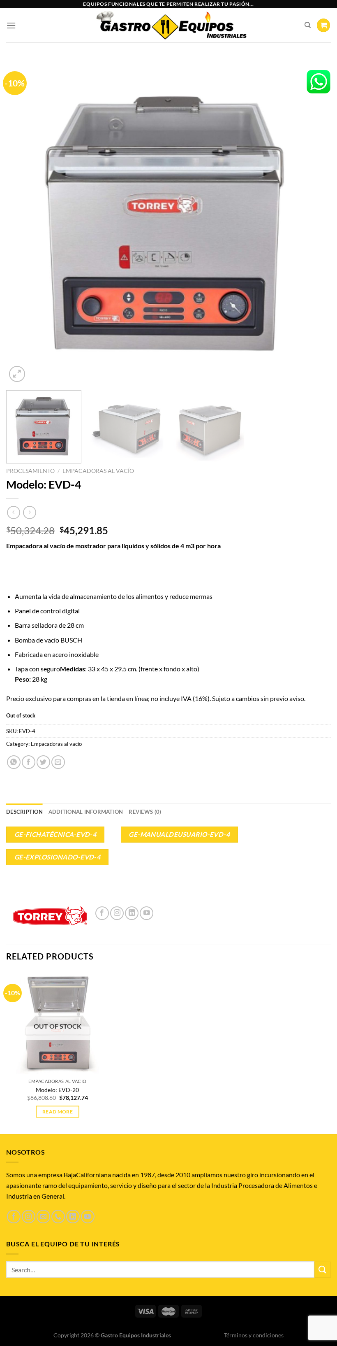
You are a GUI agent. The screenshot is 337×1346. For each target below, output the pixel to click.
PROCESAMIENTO (30, 471)
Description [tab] (24, 811)
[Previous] (23, 221)
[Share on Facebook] (28, 762)
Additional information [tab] (85, 811)
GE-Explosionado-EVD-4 (57, 857)
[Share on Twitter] (43, 762)
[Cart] (323, 25)
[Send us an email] (43, 1216)
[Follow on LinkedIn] (131, 913)
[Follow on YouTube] (146, 913)
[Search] (308, 25)
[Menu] (11, 25)
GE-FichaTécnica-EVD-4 (55, 834)
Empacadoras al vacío (98, 471)
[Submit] (322, 1270)
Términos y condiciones (254, 1335)
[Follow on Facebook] (102, 913)
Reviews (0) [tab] (145, 811)
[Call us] (58, 1216)
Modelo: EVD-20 (57, 1089)
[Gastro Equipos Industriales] (171, 25)
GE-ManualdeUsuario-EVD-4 (179, 834)
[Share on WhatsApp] (14, 762)
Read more (57, 1111)
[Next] (314, 221)
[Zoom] (17, 374)
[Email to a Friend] (58, 762)
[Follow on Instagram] (117, 913)
